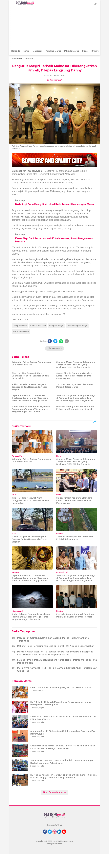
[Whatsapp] (61, 341)
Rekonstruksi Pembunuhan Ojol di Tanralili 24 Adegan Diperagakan (55, 646)
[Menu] (12, 3)
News (26, 51)
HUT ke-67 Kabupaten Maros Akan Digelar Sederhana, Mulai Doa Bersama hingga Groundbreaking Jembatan (63, 776)
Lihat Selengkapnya (53, 792)
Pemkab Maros (53, 51)
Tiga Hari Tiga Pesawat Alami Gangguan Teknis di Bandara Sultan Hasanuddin (30, 376)
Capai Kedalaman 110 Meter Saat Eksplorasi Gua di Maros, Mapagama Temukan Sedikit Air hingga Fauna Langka (30, 399)
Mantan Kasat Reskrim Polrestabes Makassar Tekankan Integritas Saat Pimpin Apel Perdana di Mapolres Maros (55, 653)
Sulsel (85, 51)
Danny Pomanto (20, 326)
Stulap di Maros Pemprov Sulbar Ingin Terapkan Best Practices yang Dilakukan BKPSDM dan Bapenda (75, 364)
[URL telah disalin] (67, 341)
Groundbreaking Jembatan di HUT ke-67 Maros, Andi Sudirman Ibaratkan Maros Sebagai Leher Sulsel (62, 747)
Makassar (37, 51)
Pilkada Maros (71, 51)
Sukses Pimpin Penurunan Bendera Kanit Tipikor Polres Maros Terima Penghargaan (74, 376)
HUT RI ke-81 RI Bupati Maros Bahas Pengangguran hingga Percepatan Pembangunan (60, 703)
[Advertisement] (54, 27)
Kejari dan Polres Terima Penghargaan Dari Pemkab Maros (32, 363)
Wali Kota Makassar (21, 331)
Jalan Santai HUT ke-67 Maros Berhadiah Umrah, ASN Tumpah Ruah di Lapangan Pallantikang (62, 761)
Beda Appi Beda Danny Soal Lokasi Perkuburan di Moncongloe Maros (54, 204)
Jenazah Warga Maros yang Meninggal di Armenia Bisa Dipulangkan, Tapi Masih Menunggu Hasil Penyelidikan (76, 398)
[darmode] (95, 3)
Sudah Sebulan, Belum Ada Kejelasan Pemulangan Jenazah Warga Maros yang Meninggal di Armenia (31, 409)
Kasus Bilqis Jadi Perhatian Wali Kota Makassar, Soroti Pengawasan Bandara (54, 240)
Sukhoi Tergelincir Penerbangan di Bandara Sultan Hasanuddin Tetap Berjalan (29, 387)
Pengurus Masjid (56, 326)
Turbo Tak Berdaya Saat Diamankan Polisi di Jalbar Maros (74, 385)
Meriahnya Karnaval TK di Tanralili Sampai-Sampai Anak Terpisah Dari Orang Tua (57, 669)
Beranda (15, 51)
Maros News (17, 58)
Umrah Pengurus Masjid (77, 326)
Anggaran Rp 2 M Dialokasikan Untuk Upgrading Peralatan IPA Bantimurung (62, 732)
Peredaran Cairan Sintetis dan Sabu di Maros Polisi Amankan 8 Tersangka (53, 639)
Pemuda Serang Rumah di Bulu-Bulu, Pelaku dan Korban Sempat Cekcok (75, 407)
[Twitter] (55, 341)
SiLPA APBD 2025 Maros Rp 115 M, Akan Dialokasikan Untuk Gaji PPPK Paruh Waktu (63, 717)
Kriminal (96, 51)
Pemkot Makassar (38, 326)
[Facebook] (50, 341)
